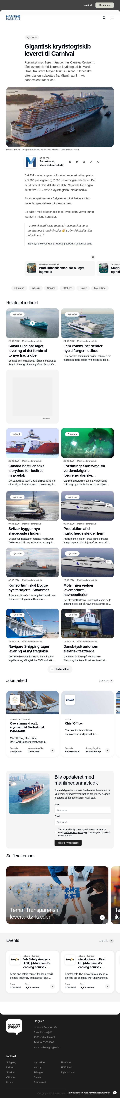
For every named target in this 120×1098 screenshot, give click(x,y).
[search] (104, 17)
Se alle (103, 681)
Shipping (11, 1062)
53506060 (48, 1042)
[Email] (91, 162)
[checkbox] (56, 832)
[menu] (112, 17)
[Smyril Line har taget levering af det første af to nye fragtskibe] (32, 337)
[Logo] (13, 17)
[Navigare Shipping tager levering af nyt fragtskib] (32, 635)
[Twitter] (84, 162)
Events (37, 1077)
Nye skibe (39, 1062)
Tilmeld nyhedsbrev (68, 843)
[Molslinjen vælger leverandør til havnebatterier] (87, 577)
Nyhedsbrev (67, 1072)
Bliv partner (105, 5)
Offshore (10, 1077)
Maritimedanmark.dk (51, 165)
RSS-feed (66, 1067)
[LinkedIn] (77, 162)
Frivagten (39, 1072)
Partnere (66, 1062)
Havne (9, 1082)
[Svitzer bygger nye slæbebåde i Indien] (32, 518)
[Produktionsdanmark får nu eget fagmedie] (60, 268)
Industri (10, 1067)
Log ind (88, 5)
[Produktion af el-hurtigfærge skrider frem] (87, 518)
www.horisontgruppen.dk (46, 1047)
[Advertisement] (32, 396)
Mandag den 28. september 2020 (74, 243)
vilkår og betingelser (73, 832)
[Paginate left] (8, 724)
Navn (57, 804)
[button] (92, 257)
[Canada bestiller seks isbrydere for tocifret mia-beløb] (32, 457)
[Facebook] (70, 162)
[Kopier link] (98, 162)
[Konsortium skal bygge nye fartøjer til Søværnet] (32, 574)
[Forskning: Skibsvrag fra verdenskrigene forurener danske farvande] (87, 457)
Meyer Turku (47, 243)
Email (57, 816)
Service (10, 1072)
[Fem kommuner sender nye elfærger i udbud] (87, 335)
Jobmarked (40, 1082)
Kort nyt (38, 1067)
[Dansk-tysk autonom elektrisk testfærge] (87, 635)
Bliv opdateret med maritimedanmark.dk (89, 1092)
